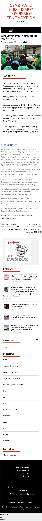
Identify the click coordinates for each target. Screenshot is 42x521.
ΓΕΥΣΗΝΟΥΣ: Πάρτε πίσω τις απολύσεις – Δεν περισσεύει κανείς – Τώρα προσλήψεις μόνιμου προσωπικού (24, 328)
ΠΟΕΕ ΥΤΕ (6, 416)
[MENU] (10, 30)
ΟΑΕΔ (5, 422)
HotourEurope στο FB (10, 372)
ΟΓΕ (4, 397)
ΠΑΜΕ (5, 360)
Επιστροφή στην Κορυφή (11, 484)
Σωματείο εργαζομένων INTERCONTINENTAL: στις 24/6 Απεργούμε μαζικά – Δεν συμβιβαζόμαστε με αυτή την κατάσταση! (21, 107)
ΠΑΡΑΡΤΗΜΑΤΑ (14, 215)
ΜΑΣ (5, 391)
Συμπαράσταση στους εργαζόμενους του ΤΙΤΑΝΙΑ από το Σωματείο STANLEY (10, 226)
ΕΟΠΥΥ (5, 434)
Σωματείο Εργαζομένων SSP (13, 385)
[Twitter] (5, 145)
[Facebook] (2, 145)
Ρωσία (14, 218)
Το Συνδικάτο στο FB (10, 366)
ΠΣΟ (4, 403)
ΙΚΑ (4, 428)
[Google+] (8, 145)
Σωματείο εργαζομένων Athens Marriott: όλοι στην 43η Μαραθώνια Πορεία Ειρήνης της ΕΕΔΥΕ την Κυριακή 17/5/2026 (22, 118)
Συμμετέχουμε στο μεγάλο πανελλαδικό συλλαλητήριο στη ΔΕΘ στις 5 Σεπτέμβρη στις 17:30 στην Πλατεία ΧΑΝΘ (24, 277)
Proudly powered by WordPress (13, 507)
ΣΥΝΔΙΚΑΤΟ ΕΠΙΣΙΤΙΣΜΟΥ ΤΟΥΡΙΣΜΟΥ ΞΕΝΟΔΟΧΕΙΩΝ (21, 11)
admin (25, 42)
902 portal (6, 441)
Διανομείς (29, 215)
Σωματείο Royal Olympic (11, 378)
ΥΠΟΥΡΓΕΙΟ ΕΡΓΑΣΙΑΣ (10, 410)
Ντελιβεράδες (6, 218)
